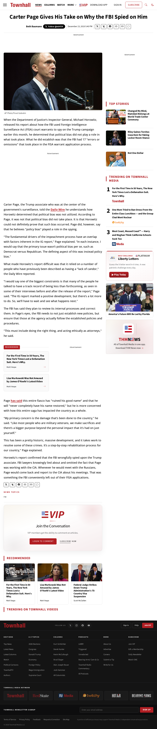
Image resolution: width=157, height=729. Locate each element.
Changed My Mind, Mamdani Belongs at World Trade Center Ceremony (138, 115)
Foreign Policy (34, 665)
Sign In (126, 625)
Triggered (82, 649)
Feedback (36, 719)
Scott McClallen (80, 600)
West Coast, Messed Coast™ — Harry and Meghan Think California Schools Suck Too (131, 235)
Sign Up (147, 709)
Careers (106, 654)
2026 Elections (34, 644)
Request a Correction (52, 719)
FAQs (137, 625)
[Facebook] (82, 625)
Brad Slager (58, 659)
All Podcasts (83, 673)
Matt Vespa (10, 600)
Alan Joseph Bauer (61, 665)
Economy (32, 659)
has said (16, 400)
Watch (6, 659)
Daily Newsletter (135, 654)
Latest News (8, 649)
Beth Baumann (34, 26)
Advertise (107, 649)
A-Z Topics (34, 637)
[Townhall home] (14, 625)
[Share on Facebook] (110, 26)
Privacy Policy (24, 719)
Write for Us (108, 665)
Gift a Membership (135, 649)
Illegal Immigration (36, 670)
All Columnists (59, 675)
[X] (70, 625)
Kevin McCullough (61, 654)
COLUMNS (49, 5)
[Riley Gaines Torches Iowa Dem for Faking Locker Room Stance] (116, 138)
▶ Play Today (119, 274)
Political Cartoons (11, 665)
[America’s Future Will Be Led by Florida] (129, 297)
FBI (5, 497)
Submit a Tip (108, 659)
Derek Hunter (59, 649)
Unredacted (83, 654)
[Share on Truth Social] (103, 26)
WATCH (61, 5)
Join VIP (147, 625)
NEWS (38, 5)
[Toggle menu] (5, 5)
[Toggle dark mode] (152, 5)
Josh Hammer (59, 670)
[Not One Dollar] (116, 159)
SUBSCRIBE (134, 5)
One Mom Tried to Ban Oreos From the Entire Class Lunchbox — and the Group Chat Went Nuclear (132, 213)
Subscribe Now (68, 541)
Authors (7, 675)
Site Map (66, 719)
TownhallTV (8, 670)
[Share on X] (97, 26)
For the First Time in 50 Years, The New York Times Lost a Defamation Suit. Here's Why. (19, 590)
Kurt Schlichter (60, 644)
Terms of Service (10, 719)
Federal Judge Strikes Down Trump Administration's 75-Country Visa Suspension (85, 590)
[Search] (146, 5)
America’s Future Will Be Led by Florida (129, 314)
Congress (32, 649)
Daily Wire (58, 209)
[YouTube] (88, 625)
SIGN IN (117, 5)
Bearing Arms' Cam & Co (88, 659)
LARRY (81, 644)
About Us (107, 644)
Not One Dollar (136, 153)
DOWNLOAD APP (98, 5)
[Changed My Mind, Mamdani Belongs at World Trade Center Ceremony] (116, 117)
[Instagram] (76, 625)
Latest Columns (10, 654)
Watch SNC (132, 659)
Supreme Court (35, 675)
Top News (7, 644)
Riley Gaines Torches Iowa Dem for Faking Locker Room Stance (138, 135)
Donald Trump (35, 654)
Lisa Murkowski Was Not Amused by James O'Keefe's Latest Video (53, 587)
